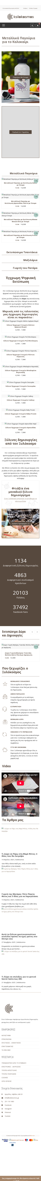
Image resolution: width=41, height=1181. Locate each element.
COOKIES (5, 1078)
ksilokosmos (19, 860)
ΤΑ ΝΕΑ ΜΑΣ (6, 1050)
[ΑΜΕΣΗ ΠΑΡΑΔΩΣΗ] (5, 696)
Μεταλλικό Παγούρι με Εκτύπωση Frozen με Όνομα (20, 236)
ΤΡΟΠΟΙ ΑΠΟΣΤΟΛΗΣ (9, 1070)
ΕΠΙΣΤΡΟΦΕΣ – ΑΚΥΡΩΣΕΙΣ (11, 1067)
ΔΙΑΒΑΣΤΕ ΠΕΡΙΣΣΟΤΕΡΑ (28, 847)
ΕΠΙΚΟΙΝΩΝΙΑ (6, 1039)
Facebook (8, 1105)
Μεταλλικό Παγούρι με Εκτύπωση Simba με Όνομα (20, 184)
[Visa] (36, 1140)
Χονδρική (25, 8)
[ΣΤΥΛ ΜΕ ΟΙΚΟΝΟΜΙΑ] (5, 749)
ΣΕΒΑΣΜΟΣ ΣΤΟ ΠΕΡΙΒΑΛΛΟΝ (21, 732)
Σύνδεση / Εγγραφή (33, 8)
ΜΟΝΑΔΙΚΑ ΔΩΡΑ (17, 719)
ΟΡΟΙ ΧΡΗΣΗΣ (6, 1081)
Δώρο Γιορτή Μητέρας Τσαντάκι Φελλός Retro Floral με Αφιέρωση (18, 654)
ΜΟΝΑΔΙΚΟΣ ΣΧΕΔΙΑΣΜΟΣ (20, 681)
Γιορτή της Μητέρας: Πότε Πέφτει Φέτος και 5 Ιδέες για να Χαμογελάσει (20, 895)
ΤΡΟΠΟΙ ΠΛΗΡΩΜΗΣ (9, 1074)
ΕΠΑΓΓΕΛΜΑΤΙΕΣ (7, 1046)
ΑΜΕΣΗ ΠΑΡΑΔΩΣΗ (18, 694)
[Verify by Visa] (5, 1140)
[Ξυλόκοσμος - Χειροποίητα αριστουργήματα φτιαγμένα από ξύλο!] (20, 17)
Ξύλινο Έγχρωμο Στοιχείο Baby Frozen (20, 414)
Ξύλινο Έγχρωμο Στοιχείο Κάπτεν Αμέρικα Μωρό (20, 326)
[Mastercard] (31, 1140)
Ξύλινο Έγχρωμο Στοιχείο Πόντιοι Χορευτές (20, 356)
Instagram (8, 1109)
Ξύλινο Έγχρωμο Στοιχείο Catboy (20, 400)
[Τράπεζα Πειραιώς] (12, 1144)
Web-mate (32, 1135)
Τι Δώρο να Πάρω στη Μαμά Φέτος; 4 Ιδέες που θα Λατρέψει (19, 855)
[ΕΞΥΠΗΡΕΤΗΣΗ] (4, 709)
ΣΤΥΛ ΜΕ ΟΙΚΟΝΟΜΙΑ (18, 747)
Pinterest (8, 1112)
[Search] (32, 25)
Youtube (7, 1116)
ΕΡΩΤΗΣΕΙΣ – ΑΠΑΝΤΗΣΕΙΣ (11, 1043)
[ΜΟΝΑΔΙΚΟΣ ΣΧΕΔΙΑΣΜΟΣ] (5, 684)
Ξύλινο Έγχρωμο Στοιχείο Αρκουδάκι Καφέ (20, 428)
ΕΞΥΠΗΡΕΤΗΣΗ (16, 707)
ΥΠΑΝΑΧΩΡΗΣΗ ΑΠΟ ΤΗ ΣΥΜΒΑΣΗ (14, 1063)
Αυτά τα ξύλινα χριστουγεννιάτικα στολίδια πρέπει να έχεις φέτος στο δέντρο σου (19, 936)
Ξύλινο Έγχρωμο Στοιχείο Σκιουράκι (20, 386)
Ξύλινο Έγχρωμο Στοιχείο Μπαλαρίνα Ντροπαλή (20, 371)
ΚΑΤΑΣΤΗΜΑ (6, 1035)
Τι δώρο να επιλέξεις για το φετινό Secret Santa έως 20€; (19, 977)
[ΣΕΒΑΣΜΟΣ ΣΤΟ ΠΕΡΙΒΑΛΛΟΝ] (4, 734)
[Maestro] (26, 1140)
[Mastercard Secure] (16, 1140)
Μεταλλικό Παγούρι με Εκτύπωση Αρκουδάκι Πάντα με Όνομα (20, 202)
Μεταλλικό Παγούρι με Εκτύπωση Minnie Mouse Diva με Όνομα (20, 220)
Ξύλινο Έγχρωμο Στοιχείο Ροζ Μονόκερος (20, 341)
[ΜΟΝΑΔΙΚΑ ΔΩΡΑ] (5, 722)
